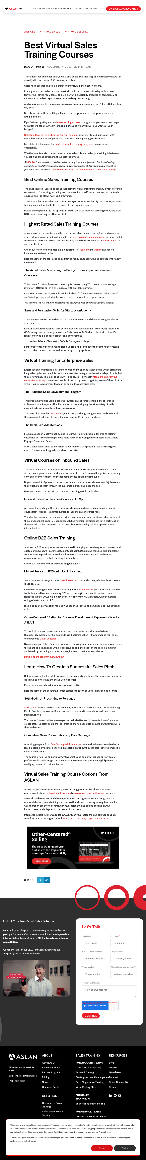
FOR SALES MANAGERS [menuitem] (83, 1096)
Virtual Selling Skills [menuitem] (86, 1087)
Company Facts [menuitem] (50, 1087)
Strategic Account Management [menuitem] (93, 1077)
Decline (125, 1148)
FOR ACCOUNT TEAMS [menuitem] (89, 1062)
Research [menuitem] (114, 1087)
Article (29, 31)
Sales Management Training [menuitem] (52, 1113)
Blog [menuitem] (111, 1062)
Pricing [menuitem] (46, 1077)
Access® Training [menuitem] (85, 1072)
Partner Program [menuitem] (51, 1072)
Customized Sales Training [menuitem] (52, 1104)
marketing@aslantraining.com (23, 1075)
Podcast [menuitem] (113, 1077)
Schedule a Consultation (123, 8)
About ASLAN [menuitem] (49, 1062)
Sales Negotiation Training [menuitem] (90, 1082)
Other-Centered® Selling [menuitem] (88, 1067)
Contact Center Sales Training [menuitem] (91, 1116)
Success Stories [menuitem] (51, 1067)
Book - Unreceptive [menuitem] (119, 1082)
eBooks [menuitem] (113, 1067)
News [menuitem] (45, 1082)
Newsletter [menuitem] (115, 1072)
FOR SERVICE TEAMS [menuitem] (88, 1111)
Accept (102, 1148)
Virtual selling (76, 31)
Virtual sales (50, 31)
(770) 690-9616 (17, 1080)
